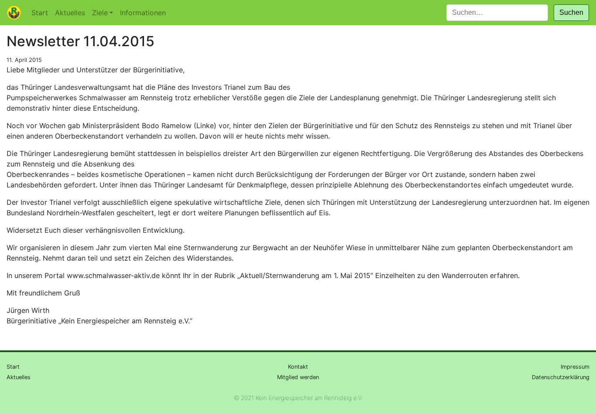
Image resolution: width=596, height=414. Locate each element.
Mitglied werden (298, 377)
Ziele (100, 12)
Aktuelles (70, 12)
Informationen (143, 12)
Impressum (575, 366)
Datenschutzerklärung (560, 377)
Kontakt (298, 366)
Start (39, 12)
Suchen (571, 12)
